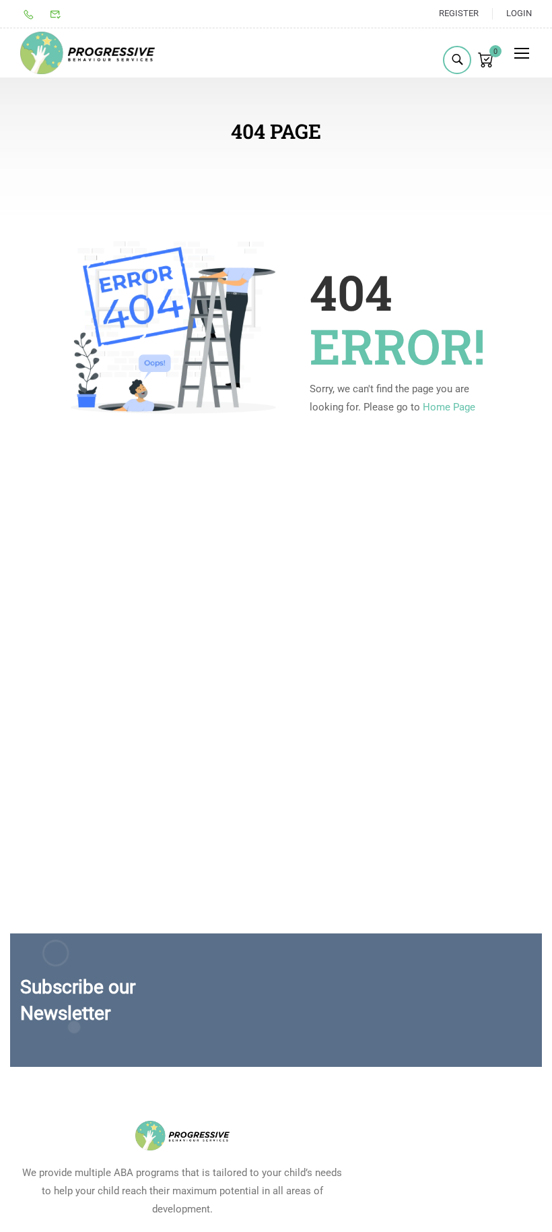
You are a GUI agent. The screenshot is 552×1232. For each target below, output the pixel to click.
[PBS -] (87, 53)
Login (519, 13)
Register (459, 13)
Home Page (449, 407)
